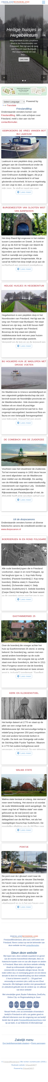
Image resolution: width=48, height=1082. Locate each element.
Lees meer (24, 59)
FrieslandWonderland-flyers (30, 1020)
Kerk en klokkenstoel (24, 693)
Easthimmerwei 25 (24, 616)
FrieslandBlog (8, 115)
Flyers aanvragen (38, 1043)
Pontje (24, 847)
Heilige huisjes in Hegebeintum (24, 286)
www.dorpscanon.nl (11, 529)
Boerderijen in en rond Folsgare (24, 539)
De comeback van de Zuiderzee (24, 439)
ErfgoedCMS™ (31, 1065)
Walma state (24, 770)
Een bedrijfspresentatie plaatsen (16, 1043)
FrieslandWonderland (11, 1062)
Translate (11, 105)
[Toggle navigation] (43, 2)
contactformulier (9, 122)
